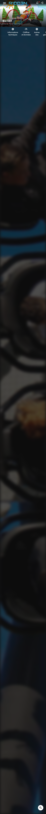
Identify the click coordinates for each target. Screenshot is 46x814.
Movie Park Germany (13, 23)
